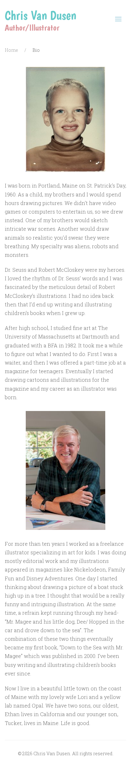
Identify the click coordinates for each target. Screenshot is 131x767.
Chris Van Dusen (40, 15)
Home (11, 50)
